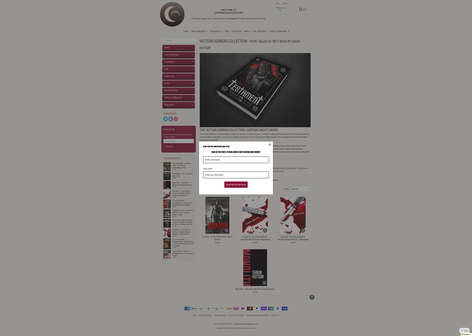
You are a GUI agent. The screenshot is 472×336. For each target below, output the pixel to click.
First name (207, 169)
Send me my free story (236, 185)
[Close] (270, 145)
